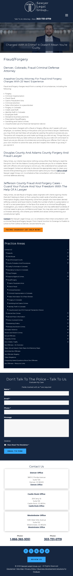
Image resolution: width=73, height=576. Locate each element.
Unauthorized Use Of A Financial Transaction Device (26, 310)
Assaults (9, 253)
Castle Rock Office (36, 506)
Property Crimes (10, 339)
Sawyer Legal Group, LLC (31, 566)
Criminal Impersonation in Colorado (20, 293)
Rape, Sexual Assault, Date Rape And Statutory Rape (22, 348)
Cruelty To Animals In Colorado (17, 266)
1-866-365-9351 (20, 539)
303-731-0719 (43, 18)
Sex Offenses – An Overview (14, 345)
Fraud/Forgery (12, 280)
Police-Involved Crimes (15, 320)
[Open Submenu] (67, 250)
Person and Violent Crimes (13, 333)
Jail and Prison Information (16, 317)
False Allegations (10, 357)
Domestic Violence (11, 329)
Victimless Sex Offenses (12, 351)
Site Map (20, 569)
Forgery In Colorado (15, 300)
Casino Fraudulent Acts (16, 283)
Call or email (62, 171)
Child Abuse (11, 256)
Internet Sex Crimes (13, 313)
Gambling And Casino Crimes (18, 303)
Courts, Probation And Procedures (18, 263)
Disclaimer (7, 441)
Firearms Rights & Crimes (15, 276)
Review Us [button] (36, 559)
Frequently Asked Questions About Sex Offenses (21, 360)
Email (7, 399)
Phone (7, 408)
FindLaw (36, 572)
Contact (7, 219)
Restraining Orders (13, 323)
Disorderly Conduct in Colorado (17, 270)
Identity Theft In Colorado (17, 306)
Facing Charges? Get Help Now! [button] (23, 230)
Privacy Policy (30, 569)
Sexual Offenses (10, 336)
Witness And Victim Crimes (16, 327)
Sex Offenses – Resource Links (15, 363)
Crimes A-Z (8, 250)
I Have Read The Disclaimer (18, 445)
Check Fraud (12, 286)
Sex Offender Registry (12, 354)
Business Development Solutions (50, 569)
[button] (66, 15)
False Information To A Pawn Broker (20, 296)
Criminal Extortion (14, 290)
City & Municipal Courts (14, 260)
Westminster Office (36, 527)
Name (7, 389)
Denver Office (36, 485)
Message (8, 417)
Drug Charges (11, 273)
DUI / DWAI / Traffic (11, 342)
